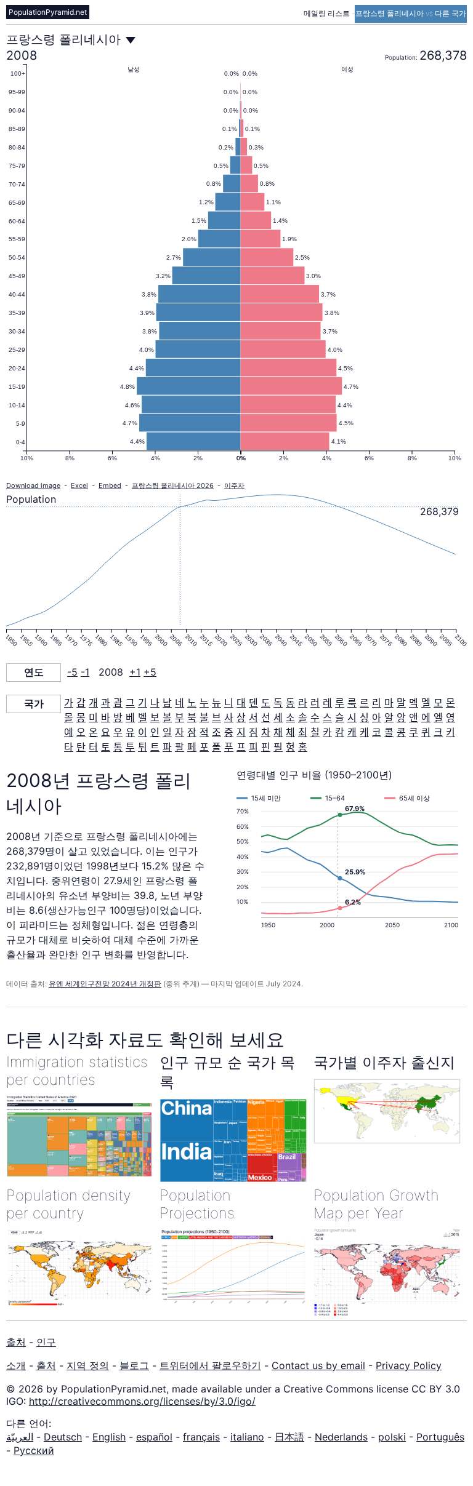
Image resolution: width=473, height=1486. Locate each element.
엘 (438, 717)
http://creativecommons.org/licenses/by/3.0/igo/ (142, 1401)
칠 (315, 732)
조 (216, 732)
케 (364, 732)
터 (93, 747)
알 (389, 717)
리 (376, 703)
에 (426, 717)
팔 (179, 747)
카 (327, 732)
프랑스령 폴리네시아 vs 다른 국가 (410, 13)
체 (290, 732)
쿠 (413, 732)
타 (68, 747)
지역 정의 (88, 1365)
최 (302, 732)
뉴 (216, 703)
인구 (46, 1342)
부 (179, 717)
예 (68, 732)
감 (81, 703)
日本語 (289, 1437)
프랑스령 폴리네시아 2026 (173, 485)
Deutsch (63, 1437)
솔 (302, 717)
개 (93, 703)
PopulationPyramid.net (48, 12)
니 (228, 703)
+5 (150, 672)
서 (253, 717)
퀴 (426, 732)
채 (278, 732)
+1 (134, 672)
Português (440, 1437)
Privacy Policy (409, 1365)
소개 (16, 1365)
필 (278, 747)
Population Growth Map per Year (376, 1204)
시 (352, 717)
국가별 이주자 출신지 (384, 1062)
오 (81, 732)
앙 (401, 717)
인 (155, 732)
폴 (216, 747)
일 (167, 732)
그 (130, 703)
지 (241, 732)
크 (438, 732)
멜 (426, 703)
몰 (68, 717)
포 (204, 747)
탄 (81, 747)
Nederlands (341, 1437)
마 (389, 703)
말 (401, 703)
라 (302, 703)
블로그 (134, 1365)
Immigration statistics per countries (77, 1071)
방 (118, 717)
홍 (302, 747)
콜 (389, 732)
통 (118, 747)
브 (216, 717)
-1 (85, 672)
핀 (265, 747)
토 (105, 747)
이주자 (234, 485)
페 (191, 747)
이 (142, 732)
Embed (110, 485)
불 (204, 717)
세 (278, 717)
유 (130, 732)
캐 (352, 732)
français (201, 1437)
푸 (228, 747)
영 (450, 717)
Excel (79, 485)
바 (105, 717)
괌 (118, 703)
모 (438, 703)
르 (364, 703)
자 (179, 732)
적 (204, 732)
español (154, 1437)
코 (376, 732)
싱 (364, 717)
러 (315, 703)
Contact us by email (318, 1365)
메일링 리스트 (328, 13)
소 (290, 717)
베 (130, 717)
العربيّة (19, 1437)
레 (327, 703)
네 (179, 703)
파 (167, 747)
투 (130, 747)
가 (68, 703)
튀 (142, 747)
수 (315, 717)
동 (290, 703)
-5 (72, 672)
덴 (253, 703)
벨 (142, 717)
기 (142, 703)
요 (105, 732)
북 (191, 717)
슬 (339, 717)
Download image (33, 485)
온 (93, 732)
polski (392, 1437)
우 (118, 732)
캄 (339, 732)
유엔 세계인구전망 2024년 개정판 (105, 983)
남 (167, 703)
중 (228, 732)
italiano (247, 1437)
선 (265, 717)
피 (253, 747)
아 (376, 717)
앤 (413, 717)
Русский (34, 1450)
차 (265, 732)
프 (241, 747)
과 (105, 703)
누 (204, 703)
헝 (290, 747)
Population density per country (68, 1204)
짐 (253, 732)
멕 (413, 703)
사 (228, 717)
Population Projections (197, 1204)
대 (241, 703)
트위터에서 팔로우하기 (210, 1365)
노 (191, 703)
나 (155, 703)
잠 (191, 732)
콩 (401, 732)
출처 (16, 1342)
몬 (450, 703)
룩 (352, 703)
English (109, 1437)
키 (450, 732)
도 (265, 703)
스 (327, 717)
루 (339, 703)
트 (155, 747)
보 (155, 717)
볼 (167, 717)
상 (241, 717)
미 (93, 717)
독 (278, 703)
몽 (81, 717)
